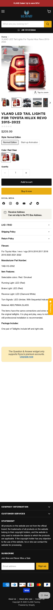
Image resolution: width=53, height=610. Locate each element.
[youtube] (24, 203)
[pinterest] (17, 203)
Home (4, 37)
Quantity (4, 167)
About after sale (25, 599)
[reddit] (37, 203)
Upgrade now (26, 357)
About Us (12, 599)
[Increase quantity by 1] (26, 172)
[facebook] (3, 203)
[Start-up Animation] (29, 145)
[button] (6, 102)
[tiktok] (31, 203)
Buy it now (26, 191)
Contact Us (40, 599)
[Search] (48, 24)
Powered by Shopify (26, 605)
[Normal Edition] (10, 145)
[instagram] (10, 203)
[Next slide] (50, 102)
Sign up (42, 566)
